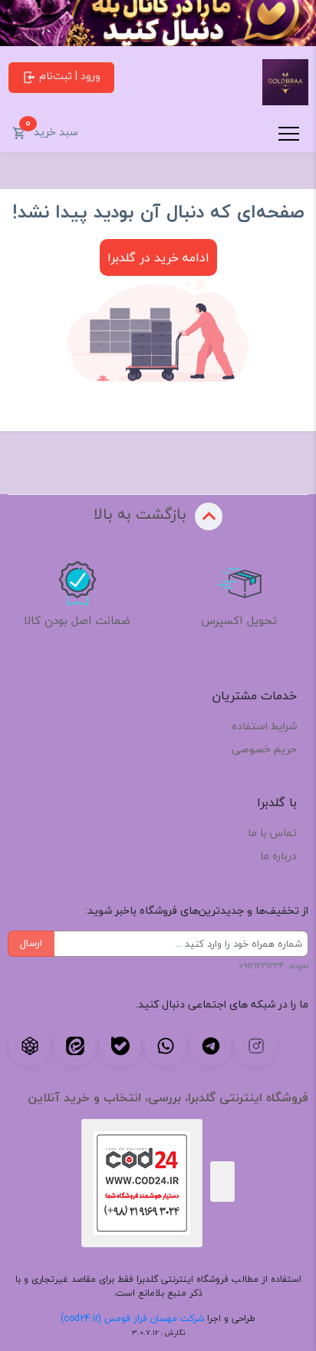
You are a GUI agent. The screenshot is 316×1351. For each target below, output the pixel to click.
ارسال (31, 942)
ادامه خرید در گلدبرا (158, 257)
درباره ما (278, 855)
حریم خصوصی (264, 748)
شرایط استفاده (264, 725)
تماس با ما (272, 832)
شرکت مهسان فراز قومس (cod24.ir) (132, 1318)
